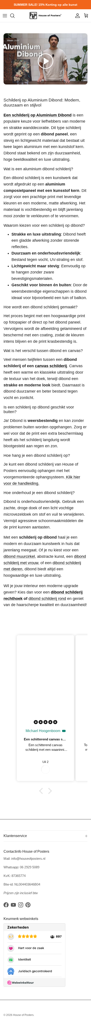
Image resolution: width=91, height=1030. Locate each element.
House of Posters (23, 1015)
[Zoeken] (14, 16)
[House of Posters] (45, 15)
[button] (45, 61)
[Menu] (5, 16)
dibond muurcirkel (19, 556)
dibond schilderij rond (47, 598)
